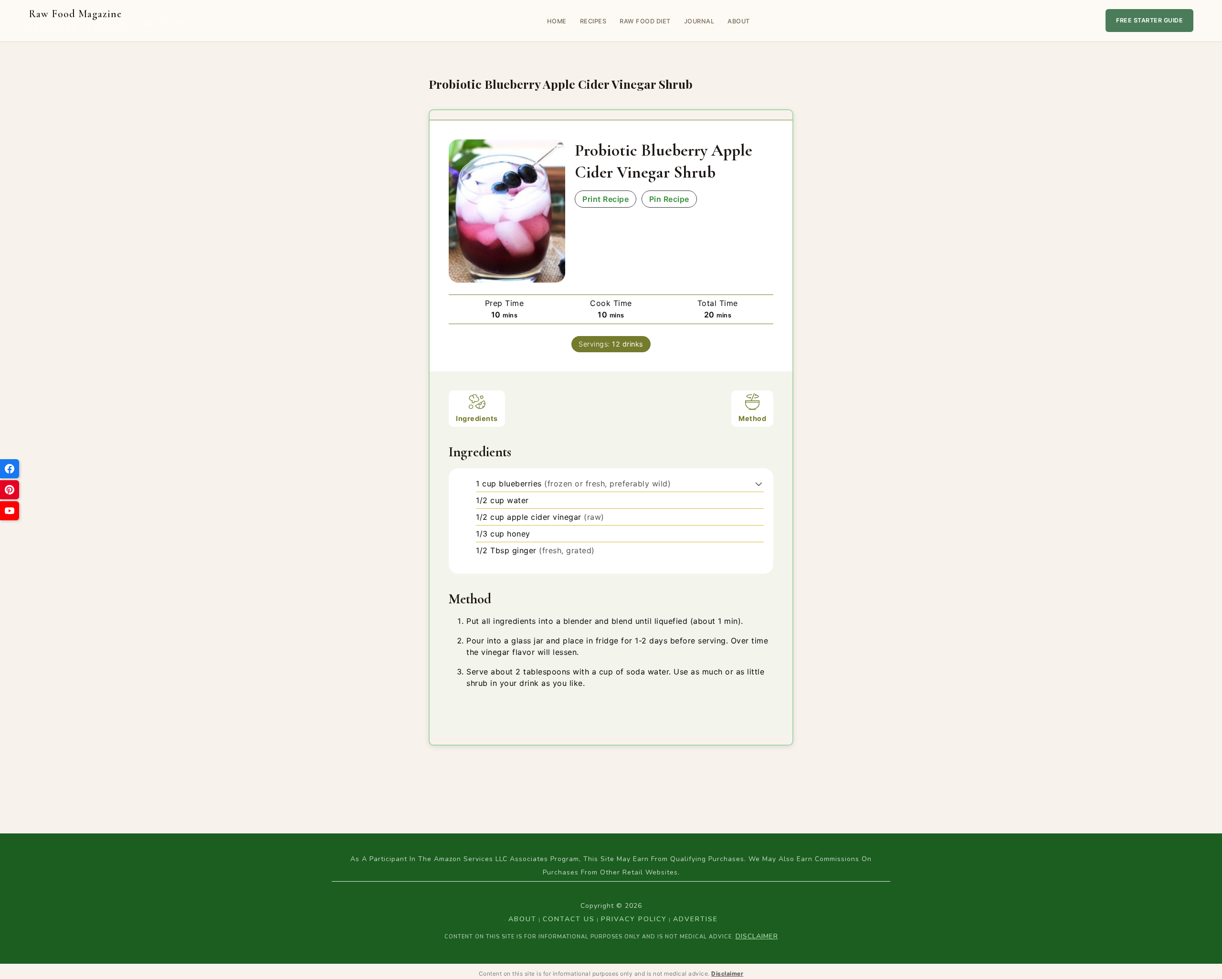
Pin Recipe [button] (669, 199)
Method (752, 418)
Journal (699, 21)
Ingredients (477, 418)
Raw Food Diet (645, 21)
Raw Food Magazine (107, 21)
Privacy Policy (634, 919)
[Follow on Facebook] (9, 468)
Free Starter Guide (1149, 20)
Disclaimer (757, 936)
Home (557, 21)
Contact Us (569, 919)
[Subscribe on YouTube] (9, 510)
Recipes (593, 21)
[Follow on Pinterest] (9, 489)
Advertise (695, 919)
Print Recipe (605, 199)
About (738, 21)
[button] (759, 483)
